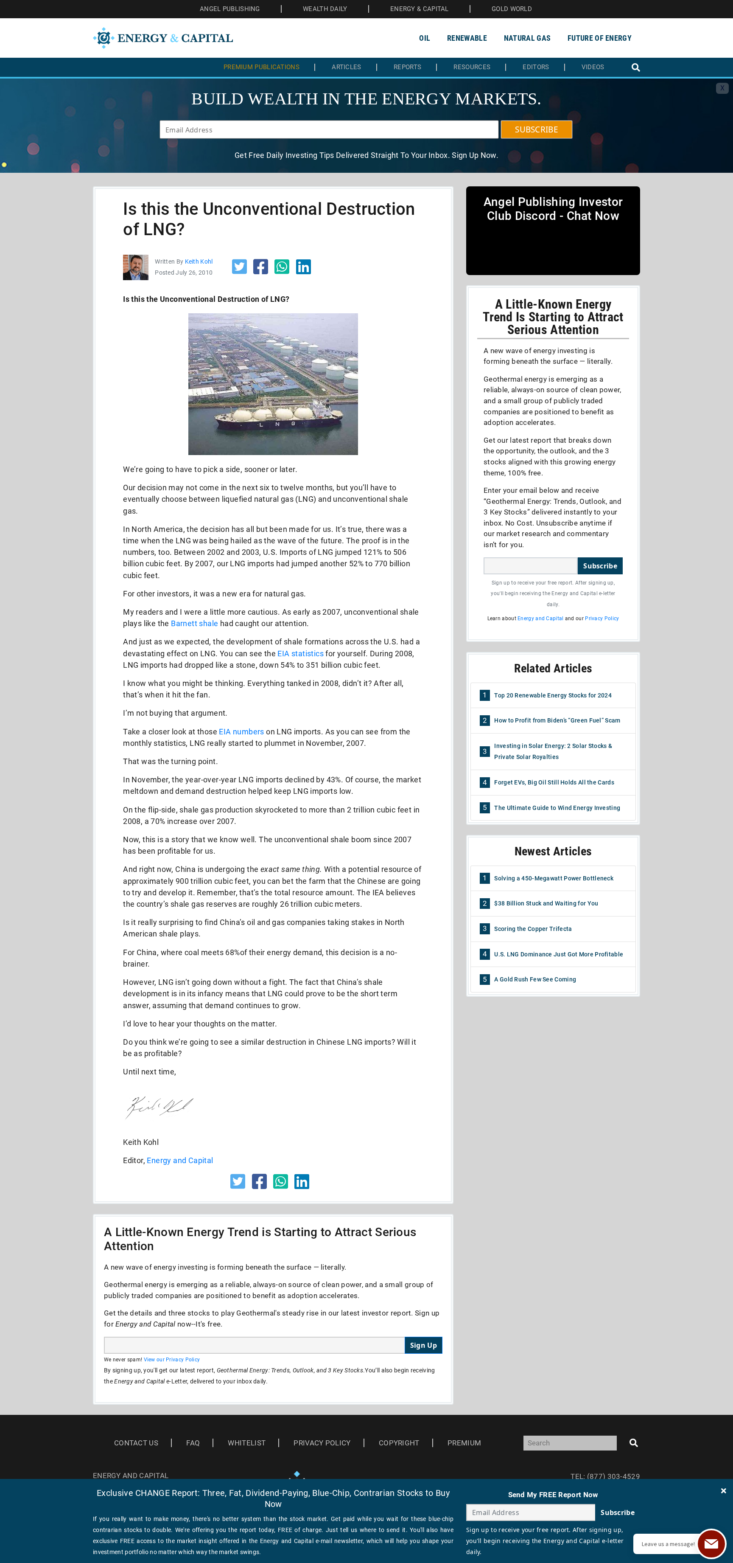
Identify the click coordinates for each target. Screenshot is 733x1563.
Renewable (467, 38)
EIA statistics (300, 653)
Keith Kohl (199, 261)
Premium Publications (261, 67)
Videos (593, 67)
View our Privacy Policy (172, 1360)
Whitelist (247, 1443)
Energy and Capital (180, 1160)
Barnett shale (194, 623)
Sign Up (423, 1345)
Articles (346, 67)
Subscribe (600, 566)
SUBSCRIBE (536, 129)
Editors (536, 67)
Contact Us (136, 1443)
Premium (464, 1443)
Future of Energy (600, 38)
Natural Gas (527, 38)
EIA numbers (241, 731)
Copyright (399, 1443)
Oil (424, 38)
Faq (193, 1443)
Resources (471, 67)
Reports (407, 67)
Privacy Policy (602, 618)
